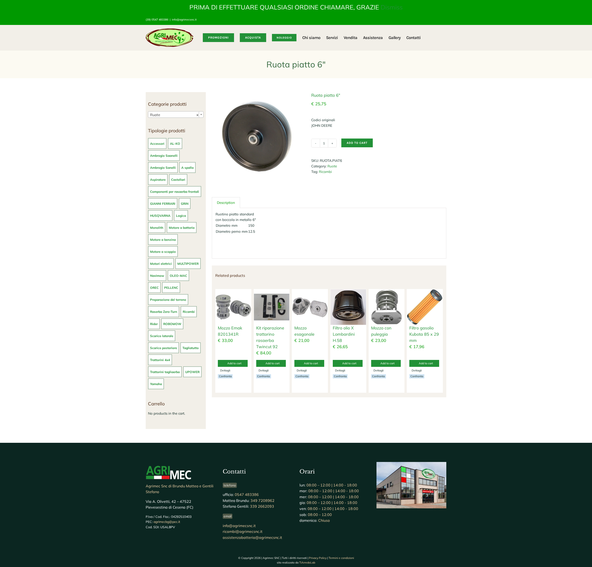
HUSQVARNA (160, 215)
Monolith (156, 227)
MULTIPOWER (188, 263)
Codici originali (323, 120)
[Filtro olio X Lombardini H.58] (348, 307)
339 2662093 (262, 506)
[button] (439, 37)
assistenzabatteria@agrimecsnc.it (252, 537)
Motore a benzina (163, 239)
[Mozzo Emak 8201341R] (233, 307)
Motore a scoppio (163, 251)
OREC (154, 288)
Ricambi (325, 171)
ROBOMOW (172, 324)
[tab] (226, 202)
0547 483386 (247, 494)
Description (226, 202)
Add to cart (357, 143)
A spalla (187, 167)
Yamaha (156, 384)
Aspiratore (158, 179)
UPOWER (192, 372)
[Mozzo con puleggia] (386, 307)
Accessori (157, 143)
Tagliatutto (190, 348)
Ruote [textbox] (174, 114)
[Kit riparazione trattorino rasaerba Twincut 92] (272, 307)
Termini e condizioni (341, 558)
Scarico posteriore (163, 348)
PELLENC (171, 288)
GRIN (184, 203)
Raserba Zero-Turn (163, 312)
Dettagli (225, 370)
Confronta (225, 376)
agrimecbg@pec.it (167, 522)
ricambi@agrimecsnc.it (242, 531)
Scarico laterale (161, 336)
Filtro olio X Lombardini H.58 (344, 334)
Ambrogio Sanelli (163, 167)
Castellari (178, 179)
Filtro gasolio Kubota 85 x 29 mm (424, 334)
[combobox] (176, 114)
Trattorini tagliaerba (165, 372)
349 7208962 (262, 500)
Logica (181, 215)
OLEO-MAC (178, 275)
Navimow (157, 275)
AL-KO (175, 143)
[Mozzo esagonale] (310, 307)
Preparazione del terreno (168, 300)
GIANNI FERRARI (162, 203)
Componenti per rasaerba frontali (174, 191)
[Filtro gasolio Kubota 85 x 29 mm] (425, 307)
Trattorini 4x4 (160, 360)
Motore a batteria (181, 227)
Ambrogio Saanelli (164, 155)
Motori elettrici (161, 263)
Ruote (332, 166)
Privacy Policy (318, 558)
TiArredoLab (307, 562)
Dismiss (392, 7)
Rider (154, 324)
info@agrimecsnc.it (184, 19)
